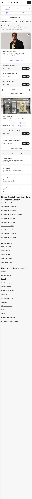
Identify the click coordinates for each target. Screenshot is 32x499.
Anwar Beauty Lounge (9, 51)
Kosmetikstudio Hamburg (8, 218)
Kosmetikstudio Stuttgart (8, 237)
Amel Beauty (6, 168)
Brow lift (3, 279)
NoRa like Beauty (8, 158)
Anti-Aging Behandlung (8, 317)
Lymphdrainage (5, 283)
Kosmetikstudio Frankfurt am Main (11, 214)
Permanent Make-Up (7, 298)
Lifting (3, 313)
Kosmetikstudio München (8, 230)
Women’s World (7, 116)
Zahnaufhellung (6, 275)
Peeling (3, 310)
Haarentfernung (6, 286)
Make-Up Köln (5, 250)
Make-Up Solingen (6, 262)
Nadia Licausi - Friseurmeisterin (12, 188)
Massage (4, 302)
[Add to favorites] (28, 34)
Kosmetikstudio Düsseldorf (9, 210)
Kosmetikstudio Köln (7, 226)
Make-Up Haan (5, 254)
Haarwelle (5, 178)
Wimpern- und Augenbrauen (9, 321)
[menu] (2, 2)
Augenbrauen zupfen (7, 290)
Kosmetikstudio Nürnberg (9, 233)
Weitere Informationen (16, 93)
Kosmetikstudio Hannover (9, 222)
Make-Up (4, 294)
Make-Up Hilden (6, 246)
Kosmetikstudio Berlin (7, 203)
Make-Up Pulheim (6, 258)
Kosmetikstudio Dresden (8, 206)
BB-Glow (3, 271)
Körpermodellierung (7, 306)
